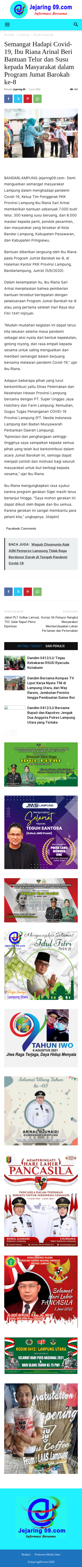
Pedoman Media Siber (48, 1554)
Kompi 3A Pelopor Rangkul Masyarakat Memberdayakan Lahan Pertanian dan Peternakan (59, 624)
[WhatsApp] (37, 99)
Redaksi (26, 1554)
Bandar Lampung (43, 34)
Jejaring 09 (19, 89)
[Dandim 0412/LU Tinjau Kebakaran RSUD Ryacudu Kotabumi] (14, 663)
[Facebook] (8, 99)
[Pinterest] (28, 99)
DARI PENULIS (55, 646)
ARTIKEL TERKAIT (29, 646)
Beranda (9, 34)
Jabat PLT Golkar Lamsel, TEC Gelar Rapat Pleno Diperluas (22, 622)
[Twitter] (18, 99)
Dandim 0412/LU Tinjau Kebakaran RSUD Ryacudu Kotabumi (48, 663)
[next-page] (13, 733)
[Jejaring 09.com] (41, 10)
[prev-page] (6, 733)
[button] (7, 24)
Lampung (23, 34)
